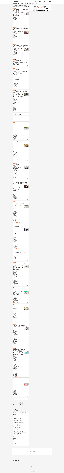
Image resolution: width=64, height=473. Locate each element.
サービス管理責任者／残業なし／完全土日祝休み (20, 91)
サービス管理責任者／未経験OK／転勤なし (19, 263)
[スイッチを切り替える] (18, 6)
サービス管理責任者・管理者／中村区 (19, 252)
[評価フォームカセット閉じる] (28, 441)
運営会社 (31, 466)
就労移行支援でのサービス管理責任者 (19, 349)
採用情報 (31, 467)
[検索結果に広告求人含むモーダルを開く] (14, 6)
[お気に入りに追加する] (28, 25)
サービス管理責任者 (16, 69)
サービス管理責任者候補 (17, 60)
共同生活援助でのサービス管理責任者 (19, 325)
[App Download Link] (39, 10)
